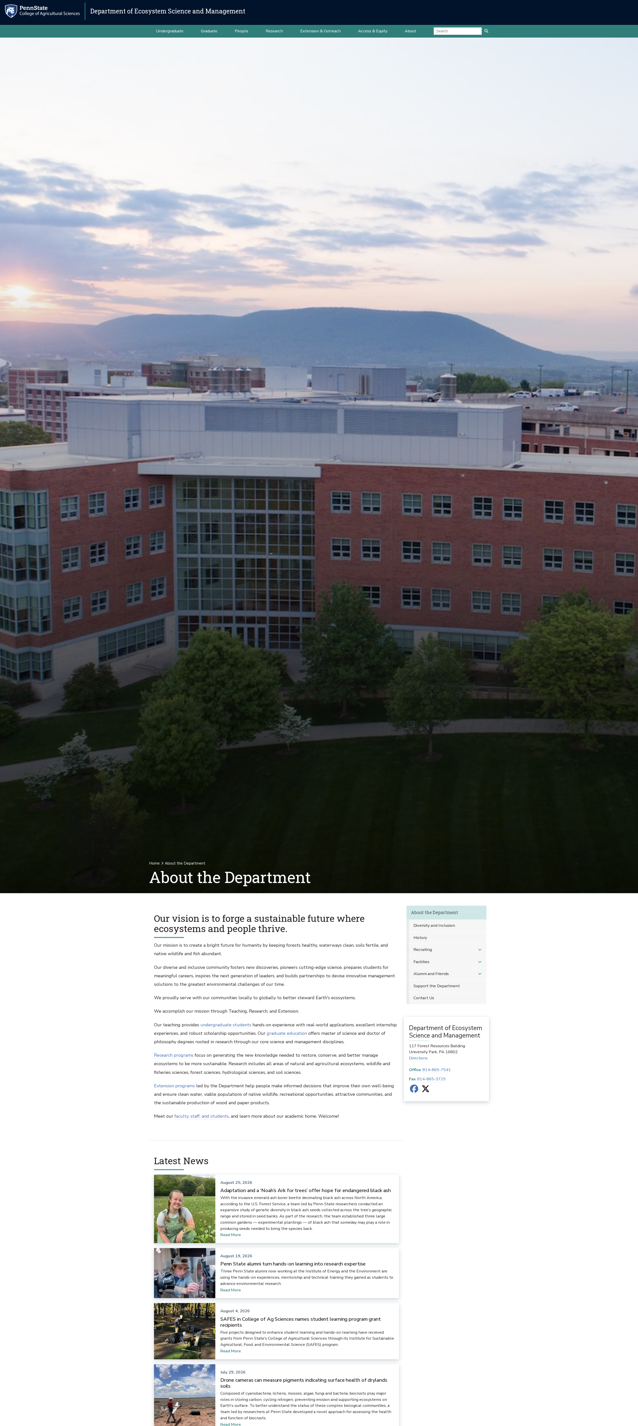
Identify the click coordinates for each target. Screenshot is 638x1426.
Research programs (173, 1055)
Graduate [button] (209, 31)
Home (154, 863)
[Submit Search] (486, 31)
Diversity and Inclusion (434, 925)
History (420, 937)
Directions (418, 1058)
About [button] (410, 31)
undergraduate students (225, 1025)
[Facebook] (414, 1090)
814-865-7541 (436, 1070)
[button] (479, 950)
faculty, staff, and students (201, 1116)
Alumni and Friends (431, 974)
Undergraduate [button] (169, 31)
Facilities (421, 962)
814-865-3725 (431, 1079)
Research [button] (274, 31)
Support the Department (436, 986)
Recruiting (422, 949)
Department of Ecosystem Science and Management (167, 11)
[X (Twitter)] (425, 1090)
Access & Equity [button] (372, 31)
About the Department (434, 912)
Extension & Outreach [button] (320, 31)
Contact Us (423, 998)
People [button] (241, 31)
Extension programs (174, 1086)
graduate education (287, 1033)
